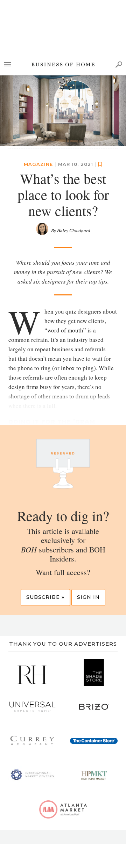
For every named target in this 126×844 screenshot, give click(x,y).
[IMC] (32, 775)
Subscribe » (45, 597)
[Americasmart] (63, 809)
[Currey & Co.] (32, 741)
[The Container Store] (94, 741)
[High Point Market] (94, 775)
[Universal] (32, 706)
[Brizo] (94, 706)
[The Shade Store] (94, 672)
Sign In (88, 597)
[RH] (32, 672)
